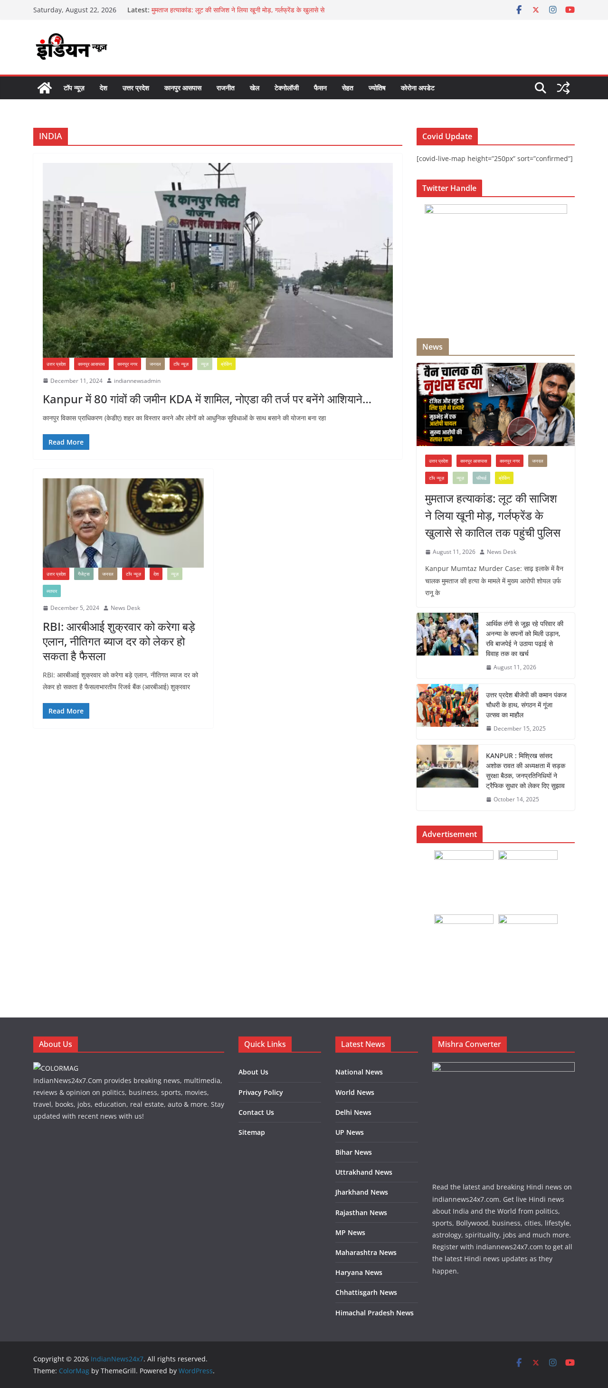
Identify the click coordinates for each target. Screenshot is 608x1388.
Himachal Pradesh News (374, 1312)
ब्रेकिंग (226, 364)
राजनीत (226, 87)
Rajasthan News (361, 1212)
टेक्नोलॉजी (287, 87)
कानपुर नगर (127, 364)
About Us (253, 1071)
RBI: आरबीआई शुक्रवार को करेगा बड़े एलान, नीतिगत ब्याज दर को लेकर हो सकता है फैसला (119, 641)
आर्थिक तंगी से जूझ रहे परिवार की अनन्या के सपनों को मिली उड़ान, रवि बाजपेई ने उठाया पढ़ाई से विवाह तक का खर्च (524, 638)
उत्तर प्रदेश (136, 87)
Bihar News (353, 1152)
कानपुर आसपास (182, 87)
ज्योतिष (377, 87)
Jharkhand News (361, 1192)
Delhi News (353, 1112)
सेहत (347, 87)
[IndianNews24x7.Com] (55, 1068)
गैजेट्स (84, 573)
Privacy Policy (260, 1092)
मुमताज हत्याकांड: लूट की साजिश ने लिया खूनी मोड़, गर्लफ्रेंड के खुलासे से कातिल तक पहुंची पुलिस (492, 515)
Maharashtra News (366, 1252)
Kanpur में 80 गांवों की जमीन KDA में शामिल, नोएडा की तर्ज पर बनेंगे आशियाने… (207, 399)
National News (359, 1071)
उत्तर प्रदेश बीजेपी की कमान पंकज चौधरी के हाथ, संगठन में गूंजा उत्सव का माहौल (526, 704)
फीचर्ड (481, 478)
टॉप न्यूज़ (74, 87)
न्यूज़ (205, 364)
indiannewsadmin (137, 381)
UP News (349, 1132)
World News (354, 1092)
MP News (350, 1232)
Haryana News (358, 1272)
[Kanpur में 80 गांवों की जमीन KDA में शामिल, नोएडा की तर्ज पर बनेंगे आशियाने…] (218, 260)
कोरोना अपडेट (418, 87)
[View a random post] (563, 87)
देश (103, 87)
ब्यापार (52, 591)
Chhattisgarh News (366, 1292)
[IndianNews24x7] (44, 87)
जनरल (155, 364)
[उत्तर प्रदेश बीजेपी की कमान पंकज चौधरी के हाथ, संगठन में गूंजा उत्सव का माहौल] (447, 712)
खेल (254, 87)
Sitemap (251, 1132)
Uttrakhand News (363, 1172)
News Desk (125, 608)
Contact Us (256, 1112)
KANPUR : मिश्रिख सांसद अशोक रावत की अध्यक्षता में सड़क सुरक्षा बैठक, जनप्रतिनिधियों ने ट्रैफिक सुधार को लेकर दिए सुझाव (525, 770)
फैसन (320, 87)
